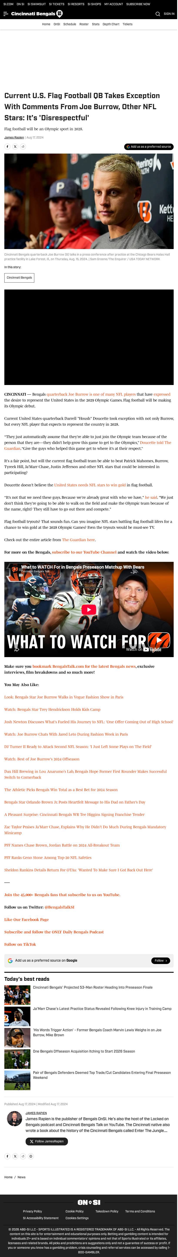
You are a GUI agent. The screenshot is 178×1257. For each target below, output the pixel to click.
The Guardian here (78, 540)
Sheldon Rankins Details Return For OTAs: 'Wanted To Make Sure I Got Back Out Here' (78, 870)
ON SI (20, 4)
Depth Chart (111, 24)
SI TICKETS (56, 4)
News (21, 1177)
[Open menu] (6, 14)
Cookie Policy (75, 1211)
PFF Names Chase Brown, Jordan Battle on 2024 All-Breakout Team (62, 845)
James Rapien (14, 137)
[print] (31, 1156)
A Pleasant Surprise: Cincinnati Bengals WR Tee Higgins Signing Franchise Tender (74, 814)
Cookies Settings (77, 1218)
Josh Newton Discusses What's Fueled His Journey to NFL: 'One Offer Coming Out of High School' (88, 722)
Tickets (127, 24)
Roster (84, 24)
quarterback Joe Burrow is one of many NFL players (91, 394)
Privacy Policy (32, 1211)
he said (151, 497)
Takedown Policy (107, 1211)
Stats (95, 24)
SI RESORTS (76, 4)
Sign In (169, 14)
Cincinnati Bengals (19, 278)
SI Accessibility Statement (41, 1218)
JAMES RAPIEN (36, 1113)
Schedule (69, 24)
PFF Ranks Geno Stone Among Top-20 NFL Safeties (47, 857)
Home (46, 24)
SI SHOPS (94, 4)
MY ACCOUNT (113, 4)
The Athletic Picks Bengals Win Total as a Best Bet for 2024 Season (61, 790)
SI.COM (8, 4)
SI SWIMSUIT (37, 4)
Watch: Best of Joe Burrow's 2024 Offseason (41, 759)
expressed (162, 394)
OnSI (57, 24)
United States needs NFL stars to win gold (90, 485)
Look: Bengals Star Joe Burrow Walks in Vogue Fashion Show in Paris (63, 697)
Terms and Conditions (140, 1211)
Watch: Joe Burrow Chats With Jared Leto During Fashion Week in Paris (66, 734)
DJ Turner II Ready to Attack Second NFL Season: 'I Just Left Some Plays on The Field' (78, 747)
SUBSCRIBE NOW (138, 4)
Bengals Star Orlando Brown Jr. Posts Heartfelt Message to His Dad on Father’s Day (74, 802)
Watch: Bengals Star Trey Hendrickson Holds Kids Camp (52, 709)
